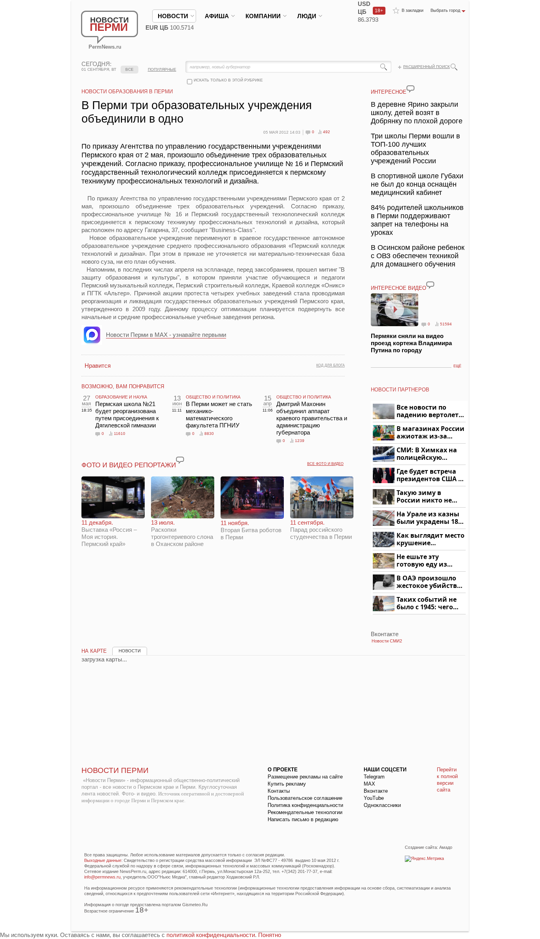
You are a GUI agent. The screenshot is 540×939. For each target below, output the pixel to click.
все (129, 69)
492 (326, 132)
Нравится (98, 365)
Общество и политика (213, 397)
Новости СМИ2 (387, 641)
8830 (209, 433)
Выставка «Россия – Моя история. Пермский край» (109, 533)
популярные (162, 69)
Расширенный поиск (426, 66)
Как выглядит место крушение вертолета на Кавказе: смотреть (430, 539)
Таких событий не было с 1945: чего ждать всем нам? (427, 603)
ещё (457, 366)
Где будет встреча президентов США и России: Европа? (430, 475)
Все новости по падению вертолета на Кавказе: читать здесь (430, 411)
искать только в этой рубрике (228, 80)
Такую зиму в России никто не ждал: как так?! (424, 496)
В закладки (412, 10)
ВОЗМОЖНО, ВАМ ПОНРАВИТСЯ (122, 386)
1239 (299, 440)
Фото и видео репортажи (128, 465)
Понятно (269, 934)
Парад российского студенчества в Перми (321, 529)
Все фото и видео (325, 464)
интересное (388, 92)
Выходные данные (102, 860)
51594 (446, 324)
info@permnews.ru (102, 877)
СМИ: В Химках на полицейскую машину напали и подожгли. (427, 454)
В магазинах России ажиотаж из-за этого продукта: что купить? (430, 432)
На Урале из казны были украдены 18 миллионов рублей (429, 518)
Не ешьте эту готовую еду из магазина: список (426, 561)
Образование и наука (121, 397)
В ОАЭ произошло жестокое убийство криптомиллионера (430, 582)
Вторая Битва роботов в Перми (251, 530)
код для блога (330, 365)
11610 (119, 433)
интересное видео (398, 288)
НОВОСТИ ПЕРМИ (115, 770)
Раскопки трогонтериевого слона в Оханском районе (182, 533)
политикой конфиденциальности (210, 934)
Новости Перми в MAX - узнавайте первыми (166, 334)
